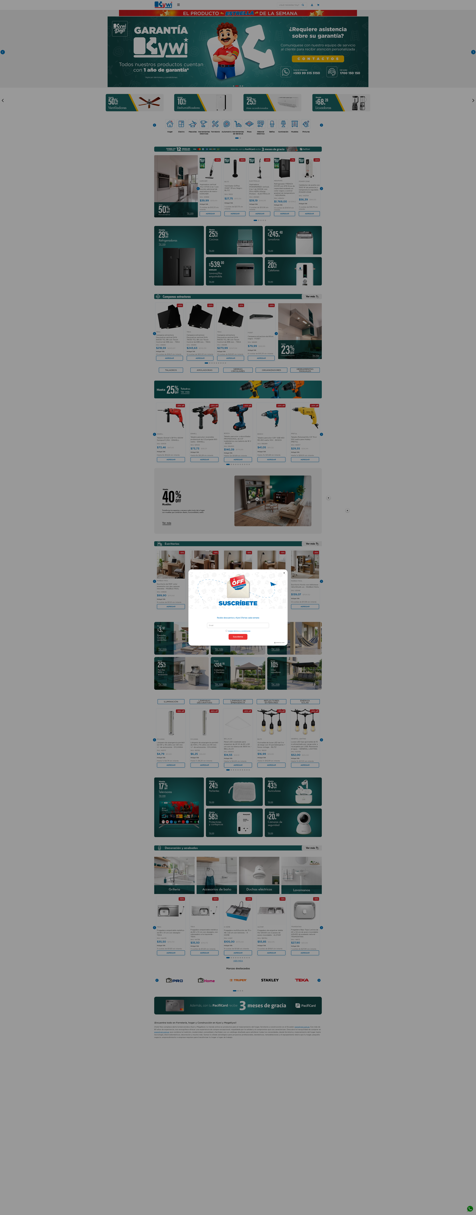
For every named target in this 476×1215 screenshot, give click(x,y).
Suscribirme (238, 637)
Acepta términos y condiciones (239, 631)
